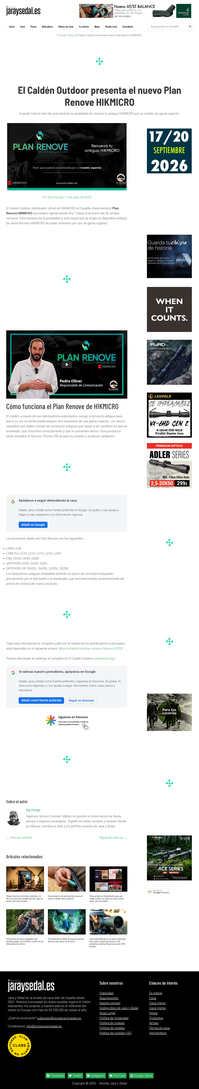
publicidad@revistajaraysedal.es (59, 1018)
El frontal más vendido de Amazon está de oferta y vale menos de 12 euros (66, 940)
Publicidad (106, 993)
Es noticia (155, 993)
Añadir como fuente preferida (41, 700)
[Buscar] (190, 26)
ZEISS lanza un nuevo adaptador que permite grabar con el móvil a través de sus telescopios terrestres (24, 941)
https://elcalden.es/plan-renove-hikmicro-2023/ (90, 648)
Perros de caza (159, 1028)
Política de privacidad (114, 1018)
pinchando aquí (104, 658)
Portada (61, 35)
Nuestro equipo (110, 1003)
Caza (152, 998)
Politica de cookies (112, 1023)
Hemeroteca (157, 1033)
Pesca (153, 1013)
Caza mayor (157, 1003)
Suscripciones (109, 998)
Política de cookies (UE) (116, 1033)
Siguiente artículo (113, 837)
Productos (156, 1018)
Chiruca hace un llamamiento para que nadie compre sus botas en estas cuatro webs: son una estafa (107, 898)
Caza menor (157, 1008)
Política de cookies (112, 1028)
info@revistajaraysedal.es (44, 1026)
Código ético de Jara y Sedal (119, 1008)
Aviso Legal (107, 1013)
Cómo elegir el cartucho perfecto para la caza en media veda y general (65, 897)
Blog (70, 35)
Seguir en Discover (81, 700)
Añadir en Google (33, 524)
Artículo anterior (19, 837)
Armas (153, 1023)
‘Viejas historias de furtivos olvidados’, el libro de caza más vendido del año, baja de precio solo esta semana (24, 898)
